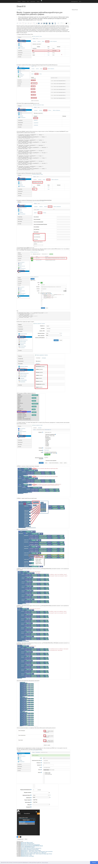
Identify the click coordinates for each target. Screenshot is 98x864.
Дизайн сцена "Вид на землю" (27, 842)
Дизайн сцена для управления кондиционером (30, 844)
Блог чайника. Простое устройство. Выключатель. (31, 848)
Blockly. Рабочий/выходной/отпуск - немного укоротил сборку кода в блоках (36, 853)
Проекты (23, 1)
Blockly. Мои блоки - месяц (26, 854)
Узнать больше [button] (45, 862)
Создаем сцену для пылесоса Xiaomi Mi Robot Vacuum (32, 845)
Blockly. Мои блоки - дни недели (27, 856)
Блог (28, 1)
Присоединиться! (74, 1)
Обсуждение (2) (20, 839)
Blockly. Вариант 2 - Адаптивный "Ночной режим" (31, 850)
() (26, 839)
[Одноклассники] (19, 837)
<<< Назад (19, 9)
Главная (19, 1)
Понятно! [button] (94, 862)
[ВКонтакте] (17, 837)
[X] (20, 837)
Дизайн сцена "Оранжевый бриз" (27, 843)
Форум (38, 1)
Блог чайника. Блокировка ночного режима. (30, 849)
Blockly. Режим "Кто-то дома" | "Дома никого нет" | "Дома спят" (33, 852)
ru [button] (80, 1)
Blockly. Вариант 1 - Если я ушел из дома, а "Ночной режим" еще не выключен (36, 851)
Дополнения (33, 1)
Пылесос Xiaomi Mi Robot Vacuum (27, 846)
